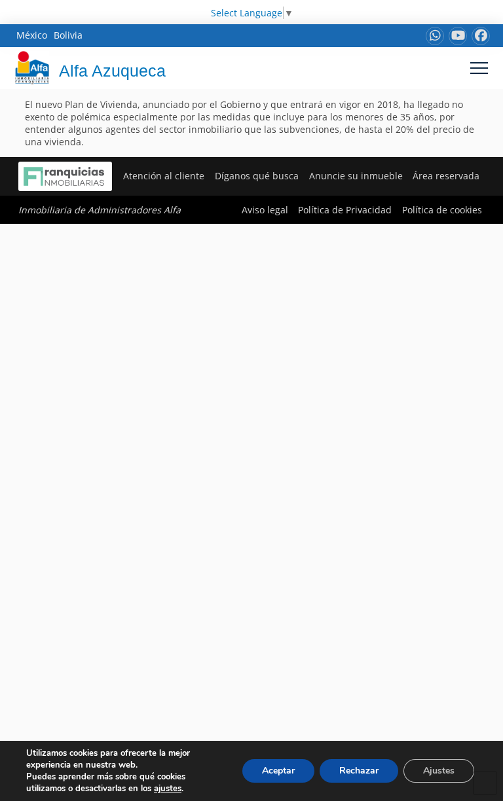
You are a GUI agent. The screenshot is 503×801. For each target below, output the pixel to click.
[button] (479, 68)
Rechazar (359, 770)
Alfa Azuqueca (112, 71)
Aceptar (278, 770)
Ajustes (439, 770)
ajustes (167, 788)
